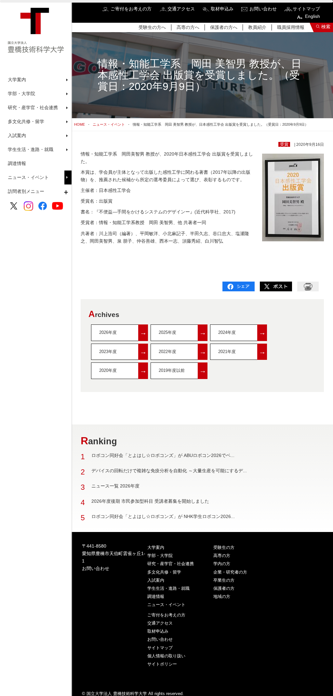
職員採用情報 (290, 27)
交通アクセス (181, 8)
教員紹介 (257, 27)
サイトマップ (306, 8)
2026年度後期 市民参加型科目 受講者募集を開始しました (150, 501)
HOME (79, 124)
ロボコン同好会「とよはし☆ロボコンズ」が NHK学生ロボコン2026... (163, 516)
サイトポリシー (162, 664)
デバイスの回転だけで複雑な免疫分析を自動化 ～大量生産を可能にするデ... (169, 470)
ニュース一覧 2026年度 (115, 485)
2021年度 (242, 351)
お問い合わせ (263, 8)
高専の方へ (188, 27)
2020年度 (123, 370)
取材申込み (222, 8)
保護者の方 (223, 588)
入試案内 (155, 580)
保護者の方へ (223, 27)
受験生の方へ (152, 27)
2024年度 (242, 332)
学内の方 (221, 563)
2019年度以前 (182, 370)
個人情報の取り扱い (166, 655)
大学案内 (155, 547)
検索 (325, 26)
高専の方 (221, 555)
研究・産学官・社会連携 (170, 563)
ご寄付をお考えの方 (131, 8)
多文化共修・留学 (164, 572)
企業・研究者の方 (230, 572)
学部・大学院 (160, 555)
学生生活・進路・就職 (168, 588)
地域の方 (221, 596)
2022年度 (182, 351)
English (312, 16)
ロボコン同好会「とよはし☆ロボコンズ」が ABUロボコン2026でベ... (162, 455)
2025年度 (182, 332)
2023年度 (123, 351)
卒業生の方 (223, 580)
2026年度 (123, 332)
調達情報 (17, 163)
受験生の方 (223, 547)
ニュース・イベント (28, 177)
